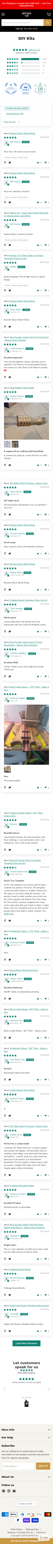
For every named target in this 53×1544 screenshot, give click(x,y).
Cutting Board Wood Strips (22, 1090)
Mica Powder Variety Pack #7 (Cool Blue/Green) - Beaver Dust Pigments (23, 644)
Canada (25, 1503)
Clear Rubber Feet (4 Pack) (22, 387)
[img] (26, 50)
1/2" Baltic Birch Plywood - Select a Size (29, 1126)
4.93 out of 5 (34, 50)
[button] (26, 1541)
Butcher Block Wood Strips (22, 133)
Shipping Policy (32, 1529)
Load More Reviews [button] (26, 1343)
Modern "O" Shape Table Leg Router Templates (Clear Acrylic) (23, 257)
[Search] (48, 22)
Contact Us (41, 1532)
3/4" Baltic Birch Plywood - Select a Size (29, 483)
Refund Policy (17, 1529)
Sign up (43, 1466)
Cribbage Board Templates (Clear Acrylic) (28, 600)
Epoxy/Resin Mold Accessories (24, 970)
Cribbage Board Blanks (20, 1269)
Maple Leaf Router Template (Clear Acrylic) (29, 1305)
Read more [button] (9, 913)
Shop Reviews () (14, 113)
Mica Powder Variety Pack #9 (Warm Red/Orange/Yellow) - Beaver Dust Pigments (24, 1226)
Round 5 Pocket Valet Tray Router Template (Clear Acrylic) (22, 862)
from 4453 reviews (26, 1372)
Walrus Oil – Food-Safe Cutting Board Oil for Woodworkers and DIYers (26, 214)
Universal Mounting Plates (22, 1185)
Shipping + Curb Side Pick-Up (20, 1532)
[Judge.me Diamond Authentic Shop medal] (11, 88)
